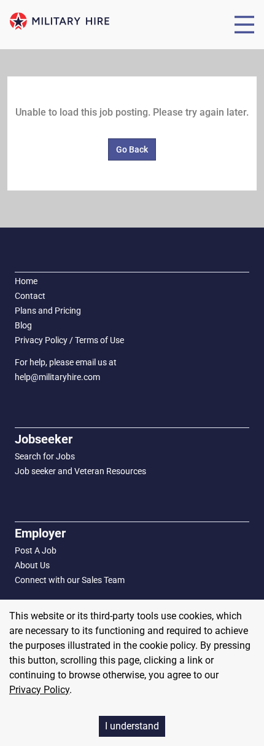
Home (26, 281)
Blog (23, 325)
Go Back (132, 149)
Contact (30, 296)
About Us (32, 565)
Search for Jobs (45, 456)
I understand (132, 726)
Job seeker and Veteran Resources (80, 471)
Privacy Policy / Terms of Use (69, 340)
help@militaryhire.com (57, 377)
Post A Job (35, 550)
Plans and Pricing (48, 310)
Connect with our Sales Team (70, 580)
